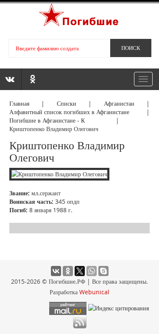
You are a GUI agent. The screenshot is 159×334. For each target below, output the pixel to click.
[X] (80, 271)
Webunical (94, 292)
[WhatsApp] (91, 271)
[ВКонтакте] (56, 271)
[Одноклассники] (68, 271)
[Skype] (103, 271)
